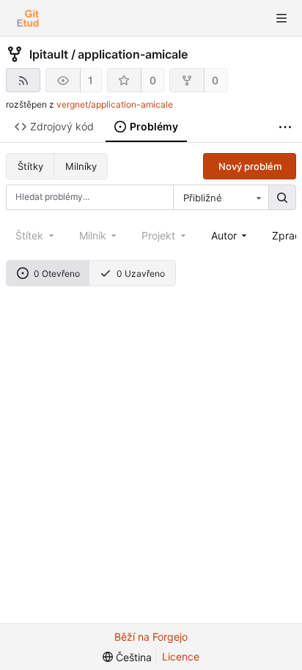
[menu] (127, 657)
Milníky (81, 166)
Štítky (30, 166)
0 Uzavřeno (141, 273)
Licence (180, 656)
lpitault (48, 54)
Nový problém (249, 166)
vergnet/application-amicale (114, 104)
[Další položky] (285, 127)
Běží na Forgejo (151, 636)
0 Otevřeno (57, 273)
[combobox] (220, 198)
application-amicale (133, 54)
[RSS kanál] (23, 80)
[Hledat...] (282, 198)
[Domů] (27, 18)
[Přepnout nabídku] (281, 18)
